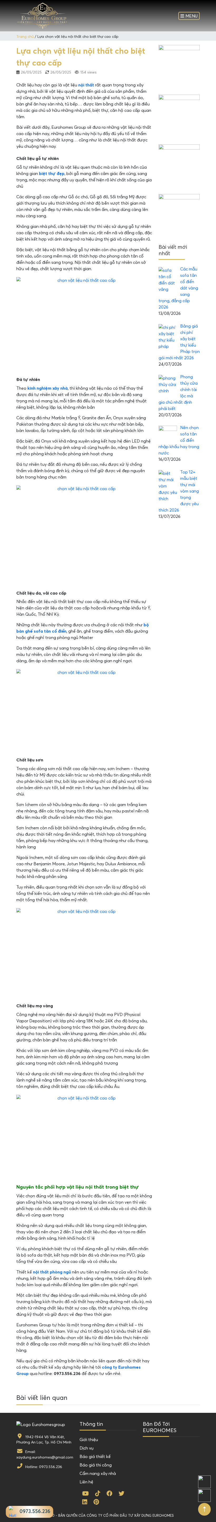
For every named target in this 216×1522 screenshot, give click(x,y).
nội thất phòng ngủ (52, 1272)
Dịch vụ (87, 1448)
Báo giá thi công (96, 1465)
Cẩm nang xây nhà (98, 1473)
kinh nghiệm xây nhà (47, 388)
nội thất (86, 85)
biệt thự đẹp (52, 173)
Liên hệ (86, 1481)
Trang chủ (25, 36)
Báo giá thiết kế (95, 1456)
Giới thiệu (89, 1439)
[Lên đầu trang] (204, 1509)
